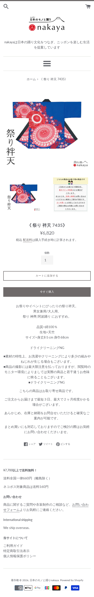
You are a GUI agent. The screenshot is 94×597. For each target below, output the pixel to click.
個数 (47, 252)
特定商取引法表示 (16, 551)
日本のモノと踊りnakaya (44, 580)
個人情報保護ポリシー (19, 556)
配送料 (27, 240)
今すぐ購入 (47, 291)
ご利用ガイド (13, 545)
